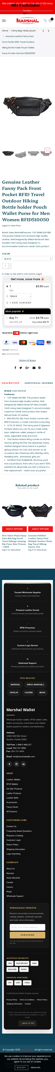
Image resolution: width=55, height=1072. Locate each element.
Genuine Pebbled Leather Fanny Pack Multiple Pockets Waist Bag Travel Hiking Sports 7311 (40, 541)
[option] (27, 106)
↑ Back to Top (27, 1023)
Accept (21, 1067)
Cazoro (9, 887)
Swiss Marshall (13, 878)
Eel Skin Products (14, 789)
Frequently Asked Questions (19, 831)
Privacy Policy (11, 1000)
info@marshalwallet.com (24, 756)
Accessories (11, 802)
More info (35, 1067)
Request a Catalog (14, 835)
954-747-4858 (19, 748)
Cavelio (9, 882)
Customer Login (13, 840)
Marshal (14, 349)
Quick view (22, 498)
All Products (11, 811)
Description (11, 383)
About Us (10, 868)
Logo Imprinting (13, 854)
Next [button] (44, 108)
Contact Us (11, 826)
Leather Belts (12, 798)
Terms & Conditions (27, 1000)
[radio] (27, 295)
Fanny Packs (12, 807)
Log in (5, 225)
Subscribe (28, 935)
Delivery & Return (27, 360)
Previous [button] (7, 108)
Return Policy (12, 844)
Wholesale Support (14, 896)
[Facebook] (9, 764)
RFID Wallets (12, 784)
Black (8, 258)
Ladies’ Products (13, 793)
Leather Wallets (13, 779)
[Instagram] (16, 764)
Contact (28, 1004)
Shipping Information (15, 849)
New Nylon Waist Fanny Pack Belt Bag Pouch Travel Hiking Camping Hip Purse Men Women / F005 (14, 541)
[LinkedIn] (23, 764)
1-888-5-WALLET (24, 745)
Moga (9, 891)
